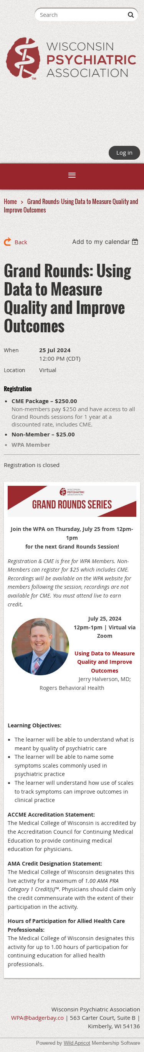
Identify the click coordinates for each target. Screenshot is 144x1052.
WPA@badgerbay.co (37, 1017)
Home (10, 201)
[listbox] (106, 241)
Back (21, 242)
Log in (124, 152)
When (11, 350)
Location (14, 370)
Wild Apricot (77, 1043)
